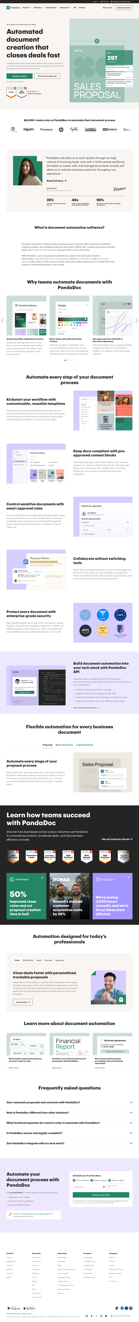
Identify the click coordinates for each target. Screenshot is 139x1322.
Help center (104, 2)
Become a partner (115, 1273)
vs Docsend (87, 1273)
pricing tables (61, 258)
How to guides (63, 1273)
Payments (35, 1273)
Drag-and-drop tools (44, 258)
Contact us (113, 1281)
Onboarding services (65, 1285)
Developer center (64, 1277)
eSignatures (36, 1261)
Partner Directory (64, 1289)
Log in (95, 2)
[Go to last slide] (2, 320)
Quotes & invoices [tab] (64, 745)
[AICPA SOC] (122, 1308)
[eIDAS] (130, 1308)
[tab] (65, 360)
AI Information (75, 1316)
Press (111, 1277)
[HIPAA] (117, 1308)
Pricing (82, 7)
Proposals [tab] (47, 745)
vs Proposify (87, 1269)
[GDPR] (126, 1308)
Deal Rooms (36, 1293)
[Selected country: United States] (104, 1187)
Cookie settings (26, 1316)
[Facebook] (91, 1316)
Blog (59, 1265)
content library (85, 258)
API (74, 7)
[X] (96, 1316)
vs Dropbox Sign (89, 1261)
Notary (34, 1281)
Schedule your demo (101, 1195)
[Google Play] (14, 1308)
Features (10, 1265)
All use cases (37, 1297)
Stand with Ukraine (116, 1269)
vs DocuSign (88, 1257)
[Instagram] (101, 1316)
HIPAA (9, 1277)
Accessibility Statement (39, 1316)
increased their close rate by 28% (34, 1214)
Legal (18, 1316)
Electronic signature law (67, 1269)
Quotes (34, 1265)
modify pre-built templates (44, 250)
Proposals (35, 1257)
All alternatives (89, 1277)
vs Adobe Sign (88, 1265)
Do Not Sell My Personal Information (58, 1316)
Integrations (11, 1261)
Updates (10, 1269)
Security (9, 1273)
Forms (34, 1277)
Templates (61, 1261)
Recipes (61, 1293)
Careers (112, 1265)
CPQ (33, 1289)
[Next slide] (136, 320)
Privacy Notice (114, 1201)
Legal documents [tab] (84, 745)
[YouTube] (106, 1316)
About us (112, 1257)
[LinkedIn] (87, 1316)
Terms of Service (102, 1201)
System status (63, 1281)
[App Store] (29, 1308)
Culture (111, 1261)
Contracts (35, 1269)
